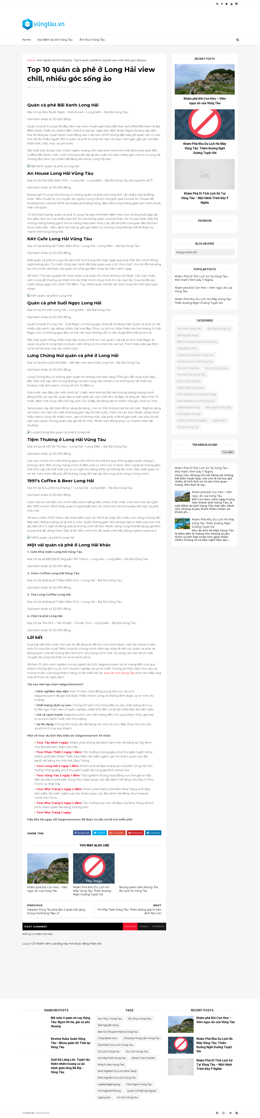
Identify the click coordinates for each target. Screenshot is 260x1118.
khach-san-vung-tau (190, 387)
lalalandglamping (188, 407)
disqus (144, 926)
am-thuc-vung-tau (189, 328)
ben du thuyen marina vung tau (197, 341)
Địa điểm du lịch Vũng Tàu (55, 39)
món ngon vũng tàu (218, 407)
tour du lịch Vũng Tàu (119, 673)
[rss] (217, 4)
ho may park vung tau (191, 374)
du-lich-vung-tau (216, 368)
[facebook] (222, 4)
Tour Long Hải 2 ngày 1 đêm (57, 766)
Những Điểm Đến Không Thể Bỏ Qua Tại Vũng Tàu (138, 889)
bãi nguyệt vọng (187, 335)
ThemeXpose (42, 1112)
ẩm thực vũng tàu (218, 328)
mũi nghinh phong (188, 413)
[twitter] (226, 4)
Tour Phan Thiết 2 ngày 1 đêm (58, 752)
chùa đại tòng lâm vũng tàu (195, 354)
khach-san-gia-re (188, 381)
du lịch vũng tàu (188, 368)
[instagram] (236, 4)
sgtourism (219, 420)
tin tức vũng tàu (187, 427)
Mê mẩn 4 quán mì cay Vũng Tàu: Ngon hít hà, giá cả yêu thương (70, 1022)
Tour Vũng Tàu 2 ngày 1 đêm (58, 775)
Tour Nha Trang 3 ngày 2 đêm (59, 803)
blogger (130, 926)
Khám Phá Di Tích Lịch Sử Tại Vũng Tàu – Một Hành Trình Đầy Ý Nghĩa (204, 198)
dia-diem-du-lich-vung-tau (195, 361)
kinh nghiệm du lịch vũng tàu (54, 60)
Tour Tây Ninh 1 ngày (52, 742)
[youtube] (231, 4)
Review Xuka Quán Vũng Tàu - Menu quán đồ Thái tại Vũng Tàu (70, 1043)
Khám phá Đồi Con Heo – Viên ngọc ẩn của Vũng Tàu (47, 889)
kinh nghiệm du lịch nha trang (196, 394)
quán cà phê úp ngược (192, 420)
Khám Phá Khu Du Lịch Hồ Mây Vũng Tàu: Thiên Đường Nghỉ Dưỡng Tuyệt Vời (92, 891)
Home (26, 39)
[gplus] (224, 1113)
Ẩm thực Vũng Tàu (92, 39)
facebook (158, 926)
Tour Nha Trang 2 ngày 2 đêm (59, 789)
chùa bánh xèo (187, 348)
